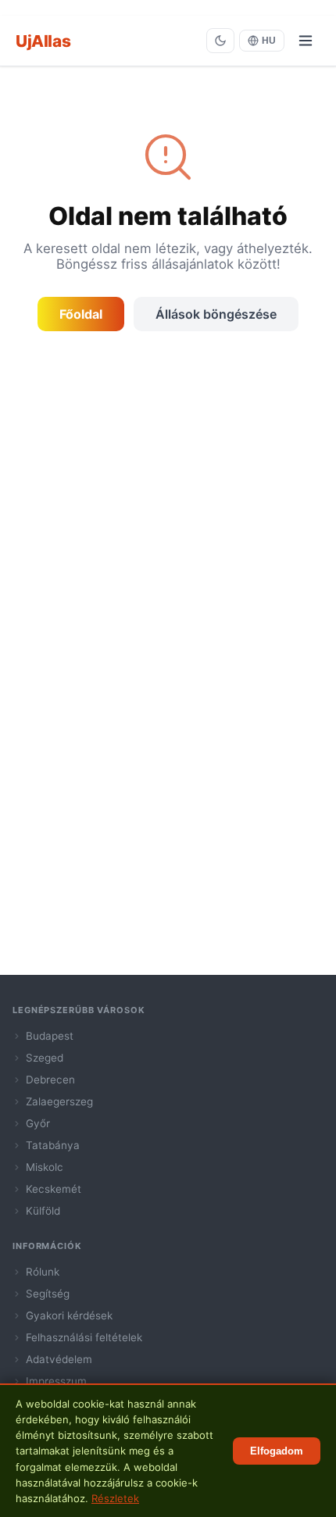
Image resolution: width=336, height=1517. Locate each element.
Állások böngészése (216, 314)
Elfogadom (276, 1451)
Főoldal (80, 314)
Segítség (48, 1293)
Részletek (115, 1498)
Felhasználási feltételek (84, 1337)
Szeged (44, 1057)
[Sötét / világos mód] (220, 40)
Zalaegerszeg (59, 1101)
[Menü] (305, 40)
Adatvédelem (59, 1359)
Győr (38, 1123)
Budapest (49, 1036)
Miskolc (44, 1167)
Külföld (43, 1211)
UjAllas (43, 41)
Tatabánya (53, 1145)
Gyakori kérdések (69, 1315)
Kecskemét (53, 1189)
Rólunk (42, 1271)
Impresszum (56, 1381)
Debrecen (50, 1079)
